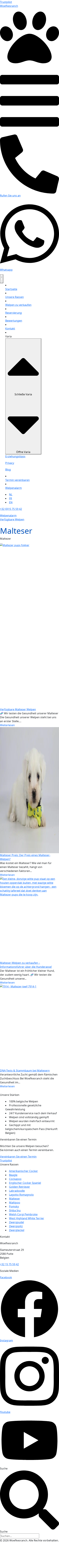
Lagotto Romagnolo (21, 1194)
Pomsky (14, 1206)
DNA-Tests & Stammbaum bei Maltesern (25, 1070)
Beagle (13, 1175)
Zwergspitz (16, 1226)
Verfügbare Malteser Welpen (18, 709)
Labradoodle (17, 1191)
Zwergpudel (16, 1222)
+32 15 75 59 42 (9, 1264)
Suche (4, 1468)
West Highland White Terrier (26, 1218)
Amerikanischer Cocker (23, 1171)
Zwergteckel (16, 1230)
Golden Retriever (19, 1187)
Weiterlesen (7, 725)
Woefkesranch (9, 6)
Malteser (14, 1198)
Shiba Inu (15, 1210)
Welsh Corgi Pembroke (23, 1214)
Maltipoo (14, 1202)
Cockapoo (15, 1179)
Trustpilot (6, 2)
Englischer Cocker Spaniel (25, 1183)
